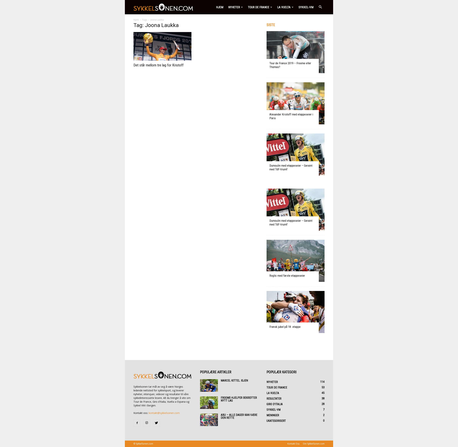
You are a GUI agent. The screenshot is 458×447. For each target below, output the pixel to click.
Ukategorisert (276, 420)
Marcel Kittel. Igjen (234, 380)
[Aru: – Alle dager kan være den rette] (209, 420)
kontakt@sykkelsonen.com (164, 413)
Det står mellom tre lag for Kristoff (158, 65)
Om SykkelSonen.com (314, 443)
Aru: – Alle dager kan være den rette (239, 416)
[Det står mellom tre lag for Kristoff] (162, 46)
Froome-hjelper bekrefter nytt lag (239, 399)
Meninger (273, 415)
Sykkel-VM (306, 7)
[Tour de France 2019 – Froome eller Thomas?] (296, 52)
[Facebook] (137, 423)
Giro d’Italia (275, 404)
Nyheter (234, 7)
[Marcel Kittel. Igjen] (209, 385)
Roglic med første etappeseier (287, 275)
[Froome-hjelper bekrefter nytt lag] (209, 402)
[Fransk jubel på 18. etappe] (296, 312)
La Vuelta (284, 7)
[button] (320, 7)
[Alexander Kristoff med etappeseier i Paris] (296, 103)
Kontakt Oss (293, 443)
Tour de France (258, 7)
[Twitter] (156, 423)
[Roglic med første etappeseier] (296, 261)
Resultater (274, 398)
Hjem (219, 7)
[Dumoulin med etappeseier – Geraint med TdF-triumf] (296, 154)
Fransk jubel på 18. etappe (285, 327)
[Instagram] (146, 423)
